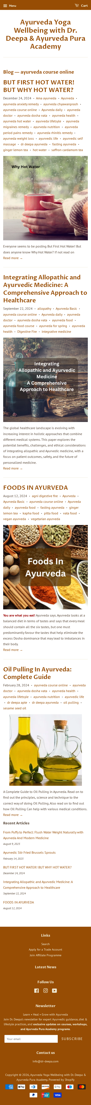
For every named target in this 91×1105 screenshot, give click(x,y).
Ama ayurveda (46, 98)
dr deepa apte (17, 702)
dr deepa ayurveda (34, 144)
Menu (12, 6)
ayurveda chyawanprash (60, 104)
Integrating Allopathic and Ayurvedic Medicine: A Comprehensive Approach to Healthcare (45, 288)
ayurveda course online (20, 110)
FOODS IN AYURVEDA (35, 488)
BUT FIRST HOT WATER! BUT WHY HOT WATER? (38, 86)
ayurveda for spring (53, 326)
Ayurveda (67, 98)
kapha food (31, 513)
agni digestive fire (45, 496)
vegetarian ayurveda (45, 519)
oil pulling (71, 702)
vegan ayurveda (14, 519)
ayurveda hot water (17, 121)
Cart (84, 6)
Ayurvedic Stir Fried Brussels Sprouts (29, 852)
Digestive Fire (27, 331)
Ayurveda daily (51, 110)
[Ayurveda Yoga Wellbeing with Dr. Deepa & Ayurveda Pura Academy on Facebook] (36, 991)
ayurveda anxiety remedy (21, 104)
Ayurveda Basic (66, 308)
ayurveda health (63, 115)
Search (45, 944)
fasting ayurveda (64, 144)
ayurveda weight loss (18, 138)
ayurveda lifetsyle (48, 121)
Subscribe (72, 1039)
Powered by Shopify (61, 1080)
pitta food (51, 513)
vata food (70, 513)
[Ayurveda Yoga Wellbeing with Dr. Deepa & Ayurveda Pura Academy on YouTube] (54, 991)
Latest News (45, 967)
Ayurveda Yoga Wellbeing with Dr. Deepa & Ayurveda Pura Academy (45, 34)
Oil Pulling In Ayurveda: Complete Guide (37, 673)
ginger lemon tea (15, 150)
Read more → (13, 258)
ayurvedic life (48, 138)
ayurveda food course (18, 326)
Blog (8, 72)
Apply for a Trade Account (45, 949)
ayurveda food (62, 320)
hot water (40, 150)
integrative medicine (56, 331)
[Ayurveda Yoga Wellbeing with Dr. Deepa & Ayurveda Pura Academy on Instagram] (45, 991)
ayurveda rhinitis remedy (54, 133)
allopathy (44, 308)
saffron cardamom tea (67, 150)
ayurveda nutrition (46, 127)
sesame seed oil (14, 708)
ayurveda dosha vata (32, 115)
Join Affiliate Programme (45, 955)
